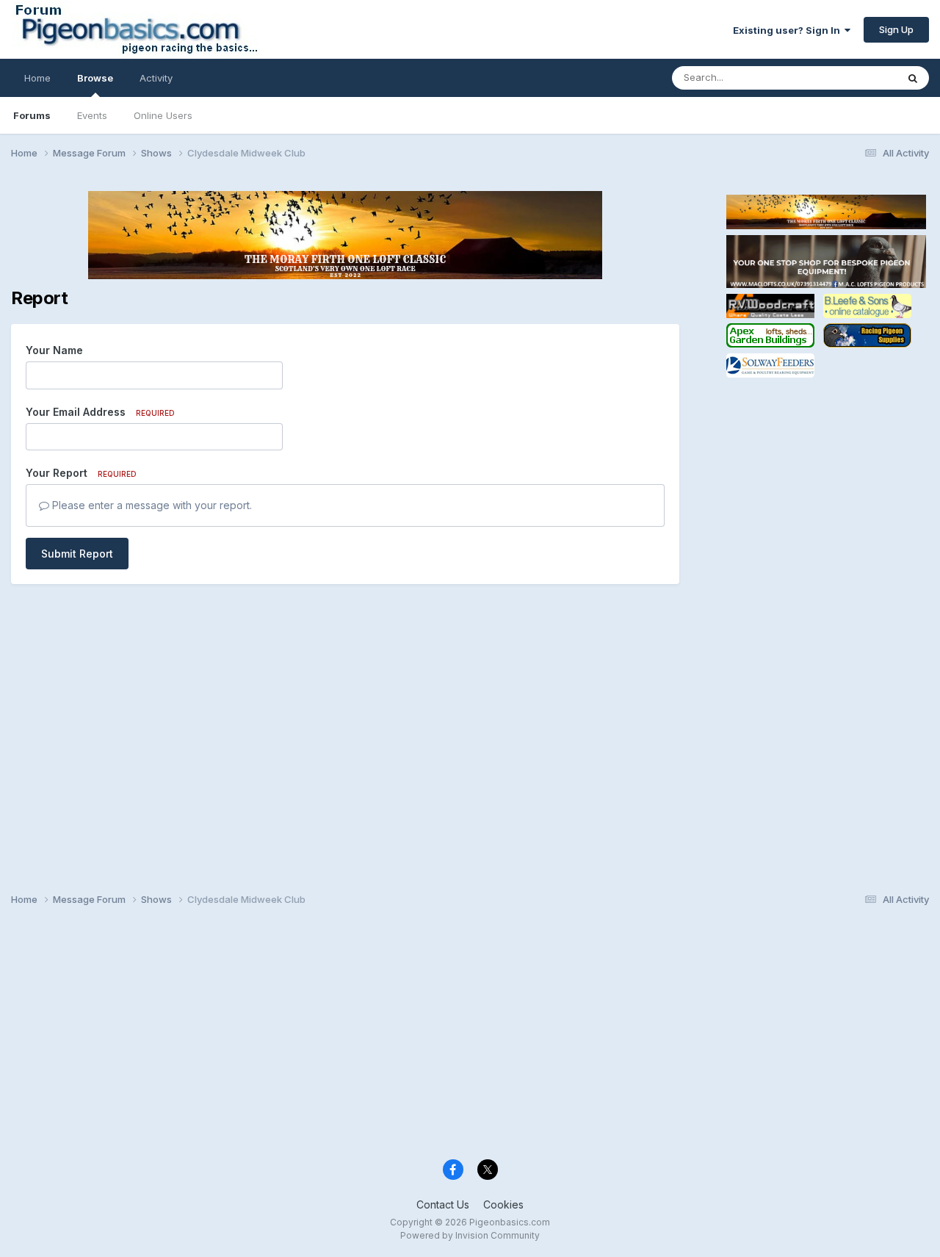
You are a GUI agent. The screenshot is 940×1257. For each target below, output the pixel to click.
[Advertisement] (826, 601)
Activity (156, 78)
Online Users (163, 115)
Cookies (503, 1204)
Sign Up (896, 29)
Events (92, 115)
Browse (95, 78)
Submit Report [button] (77, 553)
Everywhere (851, 77)
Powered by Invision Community (470, 1235)
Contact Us (442, 1204)
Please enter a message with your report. (150, 505)
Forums (32, 115)
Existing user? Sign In (789, 30)
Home (37, 78)
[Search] (913, 78)
